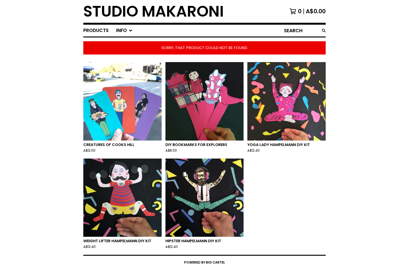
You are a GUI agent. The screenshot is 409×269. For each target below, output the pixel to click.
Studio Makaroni (153, 11)
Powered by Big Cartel (204, 262)
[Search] (324, 30)
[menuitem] (96, 30)
